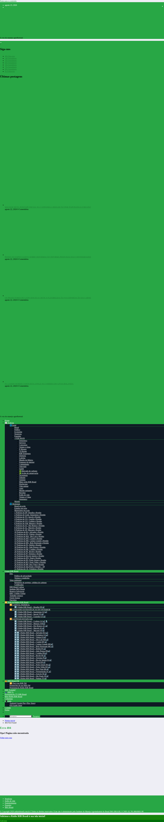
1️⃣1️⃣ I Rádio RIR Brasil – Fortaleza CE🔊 (31, 635)
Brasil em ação (20, 506)
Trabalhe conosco (16, 596)
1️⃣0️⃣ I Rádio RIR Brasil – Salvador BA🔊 (31, 633)
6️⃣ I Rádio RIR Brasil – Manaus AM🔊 (29, 624)
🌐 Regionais (15, 504)
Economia (18, 432)
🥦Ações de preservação (28, 473)
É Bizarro (23, 449)
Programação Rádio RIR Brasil (21, 688)
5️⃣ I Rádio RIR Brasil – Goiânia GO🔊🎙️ (31, 621)
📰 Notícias (9, 423)
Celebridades (24, 464)
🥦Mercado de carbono (28, 471)
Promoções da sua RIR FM (20, 685)
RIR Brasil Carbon (17, 587)
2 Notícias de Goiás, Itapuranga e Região (30, 515)
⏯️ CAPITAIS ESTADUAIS (21, 619)
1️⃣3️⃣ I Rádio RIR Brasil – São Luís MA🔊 (31, 640)
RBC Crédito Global (17, 593)
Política (17, 430)
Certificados (19, 585)
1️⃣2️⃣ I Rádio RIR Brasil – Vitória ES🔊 (30, 637)
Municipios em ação (22, 510)
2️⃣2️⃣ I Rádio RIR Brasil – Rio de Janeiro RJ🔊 (33, 660)
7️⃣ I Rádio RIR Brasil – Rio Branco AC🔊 (31, 626)
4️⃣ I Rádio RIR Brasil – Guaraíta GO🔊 (30, 617)
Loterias (22, 458)
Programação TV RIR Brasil (16, 694)
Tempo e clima (24, 447)
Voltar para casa (6, 738)
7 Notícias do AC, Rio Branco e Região (29, 526)
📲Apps (8, 701)
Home (7, 421)
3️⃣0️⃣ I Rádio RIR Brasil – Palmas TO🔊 (30, 678)
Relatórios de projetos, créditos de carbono (30, 583)
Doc (11, 574)
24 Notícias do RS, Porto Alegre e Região (30, 560)
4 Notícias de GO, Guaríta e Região (28, 519)
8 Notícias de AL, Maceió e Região (27, 528)
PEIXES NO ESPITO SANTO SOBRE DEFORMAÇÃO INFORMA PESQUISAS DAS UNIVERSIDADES (48, 257)
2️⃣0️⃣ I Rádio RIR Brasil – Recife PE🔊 (30, 656)
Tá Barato (23, 451)
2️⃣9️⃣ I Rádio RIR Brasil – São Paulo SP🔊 (31, 676)
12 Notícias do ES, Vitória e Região (28, 534)
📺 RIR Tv (9, 692)
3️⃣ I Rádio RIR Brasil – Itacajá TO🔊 (29, 614)
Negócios (18, 434)
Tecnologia (23, 475)
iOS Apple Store (16, 705)
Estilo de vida (24, 495)
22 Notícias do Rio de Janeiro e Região (29, 556)
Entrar (7, 710)
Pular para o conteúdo (8, 1)
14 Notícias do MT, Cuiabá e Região (28, 539)
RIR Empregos (25, 454)
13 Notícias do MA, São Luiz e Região (29, 536)
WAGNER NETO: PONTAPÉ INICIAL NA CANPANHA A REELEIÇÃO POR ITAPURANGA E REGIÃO (48, 207)
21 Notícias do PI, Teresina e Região (28, 554)
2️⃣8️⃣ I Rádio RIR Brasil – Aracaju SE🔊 (30, 674)
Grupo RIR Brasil (11, 571)
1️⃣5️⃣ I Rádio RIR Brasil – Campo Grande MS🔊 (33, 644)
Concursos (23, 445)
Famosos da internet (26, 462)
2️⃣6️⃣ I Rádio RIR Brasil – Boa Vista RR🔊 (31, 669)
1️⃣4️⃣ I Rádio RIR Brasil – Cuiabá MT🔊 (30, 642)
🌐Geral (13, 425)
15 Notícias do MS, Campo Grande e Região (31, 541)
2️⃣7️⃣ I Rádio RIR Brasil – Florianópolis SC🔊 (32, 672)
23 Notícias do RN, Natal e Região (27, 558)
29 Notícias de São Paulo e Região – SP (29, 567)
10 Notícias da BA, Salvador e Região (28, 532)
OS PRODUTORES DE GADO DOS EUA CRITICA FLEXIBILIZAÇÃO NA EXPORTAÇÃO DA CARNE (48, 298)
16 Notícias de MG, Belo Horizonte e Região (31, 543)
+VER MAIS (19, 438)
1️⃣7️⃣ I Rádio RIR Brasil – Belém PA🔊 (30, 649)
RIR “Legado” (10, 690)
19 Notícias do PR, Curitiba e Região (28, 549)
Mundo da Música (26, 460)
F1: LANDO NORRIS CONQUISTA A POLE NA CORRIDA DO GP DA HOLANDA (39, 384)
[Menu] (1, 42)
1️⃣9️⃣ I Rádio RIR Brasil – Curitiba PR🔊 (30, 653)
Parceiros (13, 600)
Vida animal (23, 486)
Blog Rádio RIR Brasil (13, 697)
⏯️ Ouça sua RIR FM (18, 683)
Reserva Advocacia (17, 591)
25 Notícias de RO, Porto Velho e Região (30, 562)
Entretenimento (10, 803)
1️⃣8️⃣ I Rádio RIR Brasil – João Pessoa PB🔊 (32, 651)
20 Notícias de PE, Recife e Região (27, 552)
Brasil (16, 427)
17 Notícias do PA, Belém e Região (27, 545)
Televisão (22, 467)
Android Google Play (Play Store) (22, 703)
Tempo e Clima (25, 497)
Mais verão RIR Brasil (27, 482)
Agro (21, 488)
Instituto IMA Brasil (17, 589)
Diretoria (22, 456)
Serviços (22, 443)
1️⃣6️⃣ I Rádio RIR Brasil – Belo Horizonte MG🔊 (34, 646)
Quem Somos (15, 598)
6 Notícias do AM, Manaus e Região (28, 523)
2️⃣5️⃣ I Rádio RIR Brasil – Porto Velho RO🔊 (32, 667)
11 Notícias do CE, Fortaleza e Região (28, 569)
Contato (8, 708)
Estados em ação (20, 508)
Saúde (21, 469)
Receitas (22, 493)
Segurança (23, 441)
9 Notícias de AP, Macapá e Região (27, 530)
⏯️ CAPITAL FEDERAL (20, 605)
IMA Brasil (9, 807)
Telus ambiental (15, 580)
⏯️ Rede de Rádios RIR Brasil (16, 602)
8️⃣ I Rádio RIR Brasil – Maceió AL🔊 (29, 628)
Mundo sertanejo (25, 491)
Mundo (17, 501)
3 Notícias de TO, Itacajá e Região (27, 517)
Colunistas (9, 699)
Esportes (17, 436)
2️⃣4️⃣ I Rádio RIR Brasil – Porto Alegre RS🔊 (32, 665)
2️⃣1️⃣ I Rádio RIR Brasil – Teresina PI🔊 (30, 658)
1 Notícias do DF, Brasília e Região (27, 513)
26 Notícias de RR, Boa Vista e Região (29, 565)
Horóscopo (23, 484)
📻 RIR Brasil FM (12, 681)
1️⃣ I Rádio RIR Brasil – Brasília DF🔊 (29, 607)
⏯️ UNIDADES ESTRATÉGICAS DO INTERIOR (30, 610)
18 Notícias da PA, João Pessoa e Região (30, 547)
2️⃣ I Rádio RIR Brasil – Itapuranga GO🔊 (30, 612)
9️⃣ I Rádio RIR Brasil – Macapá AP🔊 (29, 630)
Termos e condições (21, 578)
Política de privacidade (23, 576)
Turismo (22, 480)
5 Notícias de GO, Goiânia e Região (28, 521)
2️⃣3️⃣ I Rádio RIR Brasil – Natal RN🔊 (30, 662)
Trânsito (22, 478)
